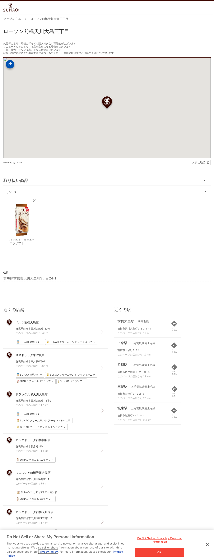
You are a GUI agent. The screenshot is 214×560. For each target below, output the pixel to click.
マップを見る (12, 19)
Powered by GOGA (12, 162)
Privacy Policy (48, 551)
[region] (107, 545)
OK (159, 552)
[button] (107, 180)
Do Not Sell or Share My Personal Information (159, 540)
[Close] (207, 544)
